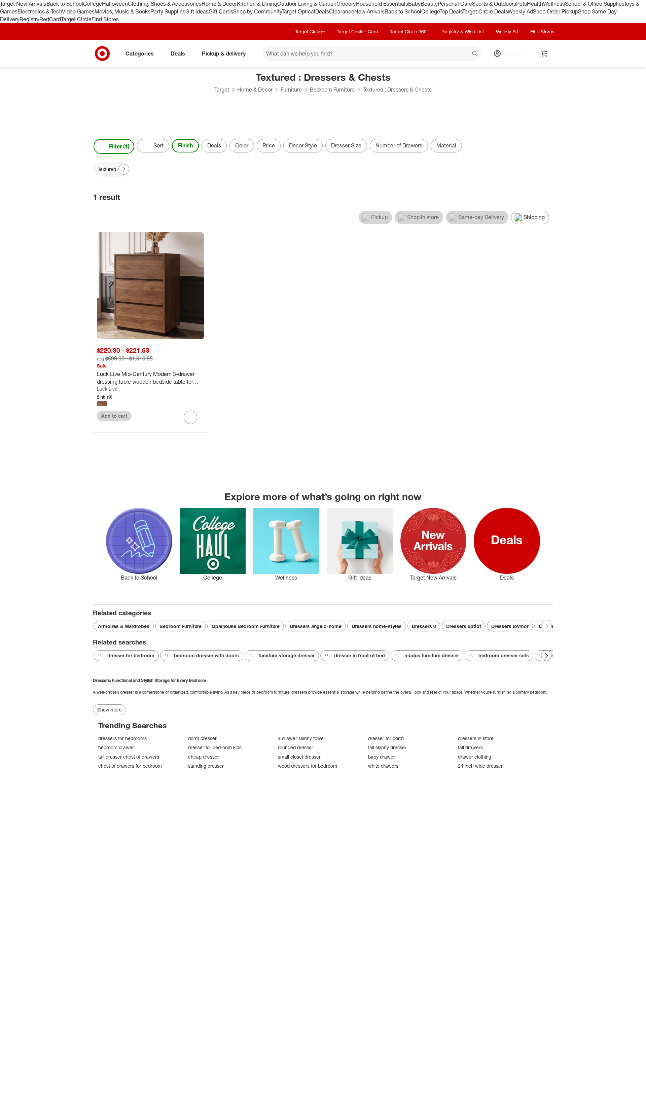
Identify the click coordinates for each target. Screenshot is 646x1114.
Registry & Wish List (462, 31)
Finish (185, 145)
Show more (109, 709)
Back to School (64, 3)
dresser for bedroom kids (215, 747)
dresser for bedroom (130, 655)
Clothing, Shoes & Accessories (165, 3)
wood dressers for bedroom (307, 765)
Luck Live (107, 389)
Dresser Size (346, 145)
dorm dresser (202, 738)
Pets (521, 3)
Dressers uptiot (463, 626)
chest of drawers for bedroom (130, 765)
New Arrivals (369, 11)
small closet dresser (299, 756)
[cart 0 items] (544, 53)
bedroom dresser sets (503, 655)
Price (268, 145)
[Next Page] (546, 146)
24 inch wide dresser (480, 765)
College (92, 3)
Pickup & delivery (224, 53)
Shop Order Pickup (555, 11)
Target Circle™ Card (357, 31)
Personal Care (455, 3)
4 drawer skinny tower (301, 738)
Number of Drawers (398, 145)
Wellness (554, 3)
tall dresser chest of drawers (128, 756)
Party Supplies (167, 11)
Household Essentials (382, 3)
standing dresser (206, 765)
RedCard (50, 19)
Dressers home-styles (377, 626)
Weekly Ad (520, 11)
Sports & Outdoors (494, 3)
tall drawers (470, 747)
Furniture (291, 89)
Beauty (429, 3)
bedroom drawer (116, 747)
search (475, 53)
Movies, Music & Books (122, 11)
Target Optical (298, 11)
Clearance (341, 11)
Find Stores (105, 19)
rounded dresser (295, 747)
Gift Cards (221, 11)
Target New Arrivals (23, 3)
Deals (322, 11)
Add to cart (114, 416)
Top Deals (450, 11)
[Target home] (102, 53)
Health (535, 3)
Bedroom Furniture (332, 89)
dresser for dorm (386, 738)
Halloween (115, 3)
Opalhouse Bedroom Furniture (246, 626)
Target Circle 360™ (409, 31)
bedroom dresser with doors (206, 655)
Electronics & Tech (39, 11)
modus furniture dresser (431, 655)
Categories (139, 53)
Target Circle (76, 19)
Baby (414, 3)
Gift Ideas (197, 11)
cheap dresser (203, 756)
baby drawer (381, 756)
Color (241, 145)
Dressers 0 (424, 626)
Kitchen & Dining (257, 3)
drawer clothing (474, 756)
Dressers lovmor (510, 626)
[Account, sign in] (511, 53)
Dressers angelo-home (316, 626)
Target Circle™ (310, 31)
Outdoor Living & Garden (306, 3)
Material (446, 145)
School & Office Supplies (594, 3)
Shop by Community (257, 11)
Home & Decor (219, 3)
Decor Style (303, 145)
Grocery (346, 3)
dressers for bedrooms (122, 738)
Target (221, 89)
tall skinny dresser (387, 747)
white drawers (383, 765)
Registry (29, 19)
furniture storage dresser (286, 655)
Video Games (78, 11)
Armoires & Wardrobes (123, 626)
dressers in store (476, 738)
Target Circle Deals (485, 11)
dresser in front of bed (359, 655)
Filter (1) (119, 146)
